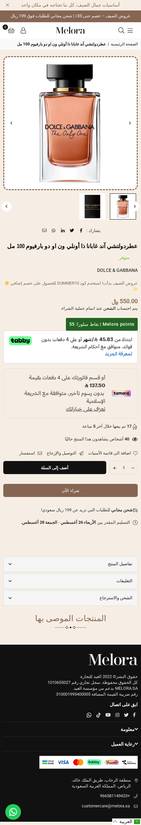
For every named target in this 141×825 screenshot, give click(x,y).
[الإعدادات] (23, 30)
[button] (11, 30)
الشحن (109, 308)
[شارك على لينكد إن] (63, 231)
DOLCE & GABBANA (117, 270)
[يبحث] (121, 30)
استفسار (27, 453)
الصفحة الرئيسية (124, 44)
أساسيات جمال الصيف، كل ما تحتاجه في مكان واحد (70, 5)
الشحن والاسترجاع (116, 598)
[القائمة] (130, 30)
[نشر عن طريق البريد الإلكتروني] (44, 231)
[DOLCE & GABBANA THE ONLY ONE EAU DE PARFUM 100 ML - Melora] (123, 206)
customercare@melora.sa (106, 805)
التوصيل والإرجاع (62, 453)
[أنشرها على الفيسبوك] (81, 231)
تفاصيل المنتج (120, 564)
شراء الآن (70, 490)
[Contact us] (13, 812)
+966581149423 (115, 795)
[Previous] (129, 123)
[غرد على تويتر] (72, 231)
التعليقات (124, 581)
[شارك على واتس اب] (53, 231)
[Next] (11, 123)
